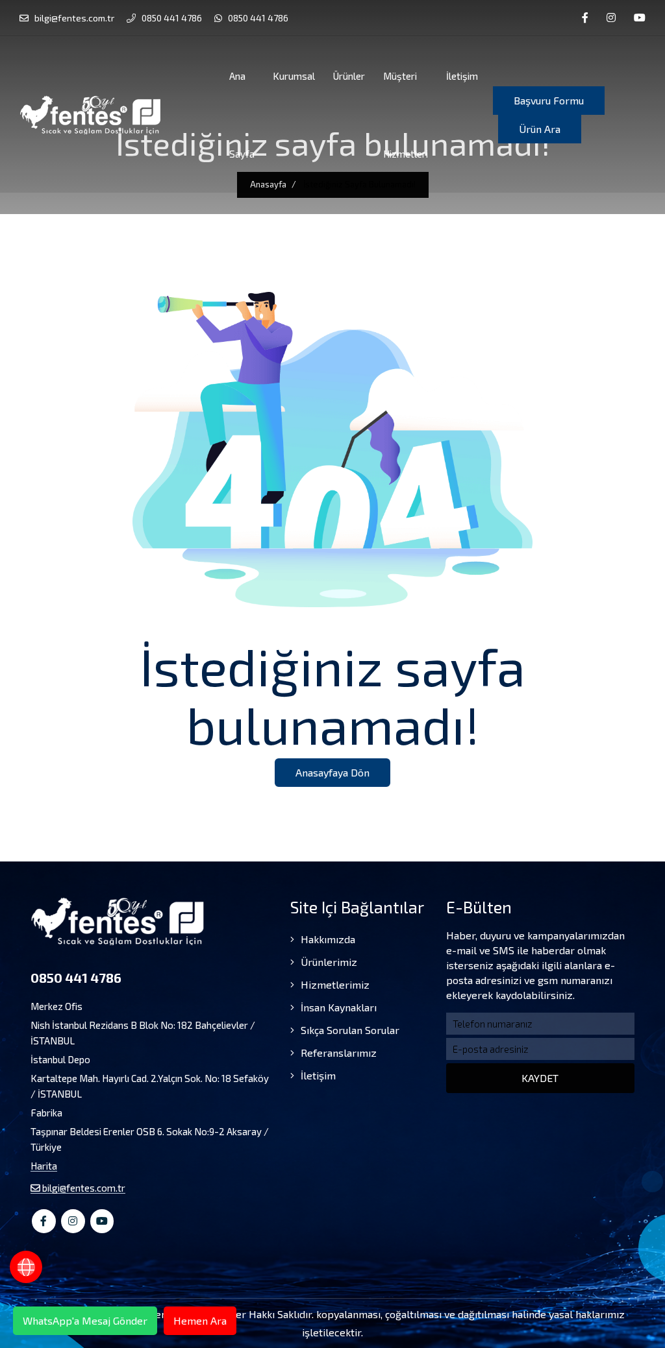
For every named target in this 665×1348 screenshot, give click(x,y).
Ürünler (349, 76)
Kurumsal (294, 76)
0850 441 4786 (171, 17)
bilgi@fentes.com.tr (73, 17)
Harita (44, 1166)
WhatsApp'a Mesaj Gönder (85, 1320)
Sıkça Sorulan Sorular (348, 1030)
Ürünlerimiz (327, 962)
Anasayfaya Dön (332, 772)
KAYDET (539, 1078)
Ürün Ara (539, 129)
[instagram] (611, 18)
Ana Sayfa (242, 115)
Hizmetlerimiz (334, 984)
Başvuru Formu (549, 100)
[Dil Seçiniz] (26, 1267)
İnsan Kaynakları (337, 1007)
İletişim (462, 76)
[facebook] (585, 18)
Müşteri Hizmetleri (405, 115)
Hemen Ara (200, 1320)
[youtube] (640, 18)
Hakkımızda (326, 939)
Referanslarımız (337, 1052)
